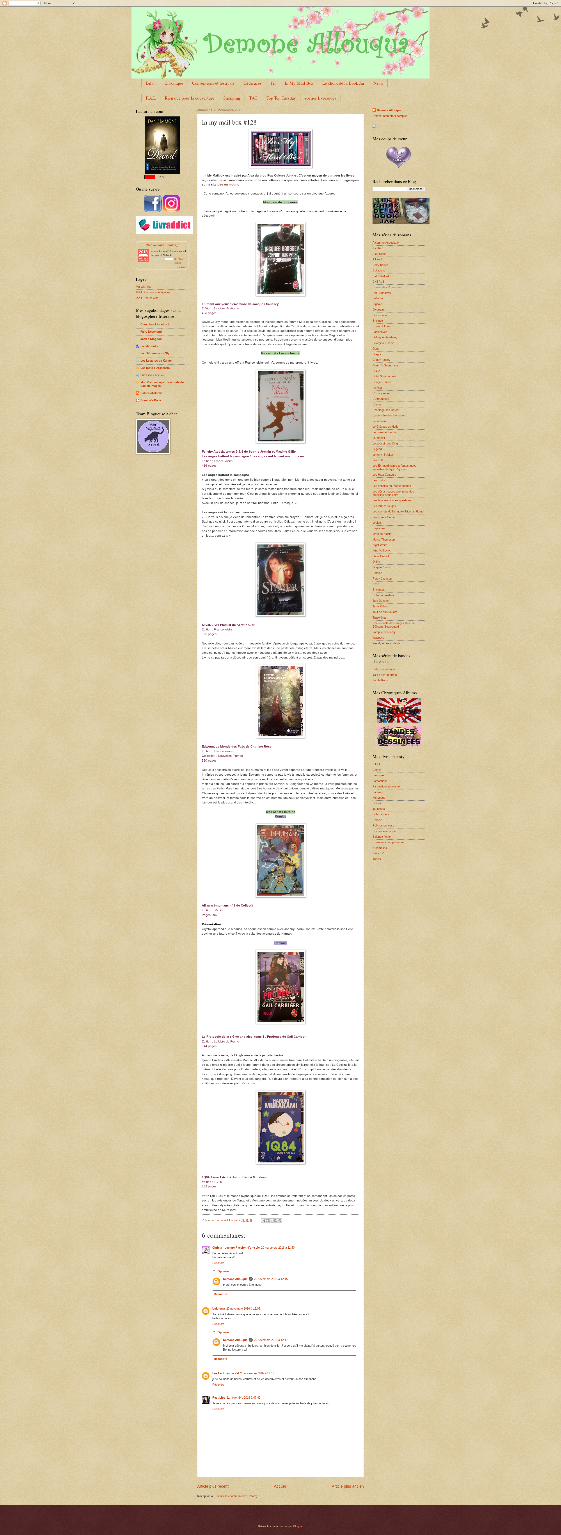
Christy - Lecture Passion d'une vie (236, 1247)
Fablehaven (380, 332)
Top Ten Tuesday (281, 98)
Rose (376, 584)
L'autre (377, 404)
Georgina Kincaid (383, 343)
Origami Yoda (381, 567)
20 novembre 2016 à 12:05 (243, 1308)
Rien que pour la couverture (189, 98)
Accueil (280, 1486)
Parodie (377, 820)
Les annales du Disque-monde (392, 485)
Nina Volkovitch (382, 550)
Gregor (377, 354)
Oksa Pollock (381, 556)
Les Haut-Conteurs (384, 474)
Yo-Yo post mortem (385, 674)
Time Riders (380, 606)
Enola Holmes (381, 326)
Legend (377, 449)
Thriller (377, 859)
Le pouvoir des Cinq (385, 443)
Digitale (377, 304)
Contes (377, 769)
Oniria (376, 561)
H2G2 (376, 371)
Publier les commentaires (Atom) (236, 1496)
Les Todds (379, 480)
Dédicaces (252, 83)
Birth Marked (381, 276)
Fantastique (380, 781)
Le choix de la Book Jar (343, 83)
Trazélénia (379, 617)
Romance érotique (384, 831)
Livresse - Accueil (152, 375)
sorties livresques (320, 98)
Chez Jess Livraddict (154, 324)
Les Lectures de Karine (156, 360)
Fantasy (378, 792)
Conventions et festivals (213, 83)
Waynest (378, 637)
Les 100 (378, 460)
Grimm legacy (381, 359)
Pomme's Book (150, 400)
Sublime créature (383, 595)
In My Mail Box (299, 83)
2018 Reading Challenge (162, 244)
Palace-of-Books (151, 393)
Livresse (273, 211)
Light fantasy (381, 814)
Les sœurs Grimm (384, 517)
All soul (377, 259)
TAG (253, 98)
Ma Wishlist (143, 286)
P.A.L (151, 98)
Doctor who (380, 315)
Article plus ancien (348, 1486)
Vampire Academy (384, 632)
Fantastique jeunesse (386, 786)
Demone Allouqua (235, 1279)
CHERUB (378, 281)
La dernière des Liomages (389, 415)
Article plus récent (213, 1486)
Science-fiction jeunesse (388, 842)
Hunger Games (382, 382)
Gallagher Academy (385, 337)
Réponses (223, 1271)
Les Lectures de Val (225, 1373)
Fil (273, 83)
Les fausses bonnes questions (392, 500)
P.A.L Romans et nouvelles (153, 292)
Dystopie (378, 775)
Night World (380, 545)
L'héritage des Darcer (386, 410)
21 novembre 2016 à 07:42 (243, 1397)
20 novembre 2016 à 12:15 (271, 1279)
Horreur (377, 803)
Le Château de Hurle (385, 426)
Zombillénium (381, 680)
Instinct (377, 387)
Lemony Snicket (383, 454)
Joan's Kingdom (151, 339)
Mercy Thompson (384, 539)
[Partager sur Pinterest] (280, 1220)
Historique (379, 797)
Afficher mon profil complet (390, 116)
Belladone (379, 270)
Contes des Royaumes (387, 287)
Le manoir (379, 437)
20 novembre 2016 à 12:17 (271, 1340)
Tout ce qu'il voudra (385, 612)
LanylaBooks (149, 346)
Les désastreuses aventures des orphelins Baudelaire (393, 493)
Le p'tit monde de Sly (154, 353)
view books (181, 267)
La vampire (380, 421)
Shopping (231, 98)
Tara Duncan (381, 600)
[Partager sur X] (271, 1220)
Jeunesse (379, 808)
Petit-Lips (218, 1397)
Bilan (151, 83)
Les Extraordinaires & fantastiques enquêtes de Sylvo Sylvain (394, 467)
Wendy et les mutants (386, 643)
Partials (377, 573)
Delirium (378, 298)
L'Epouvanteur (382, 393)
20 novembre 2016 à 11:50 (278, 1247)
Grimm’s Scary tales (386, 365)
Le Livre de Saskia (384, 432)
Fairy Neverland (151, 331)
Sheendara (379, 589)
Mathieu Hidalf (382, 533)
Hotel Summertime (384, 376)
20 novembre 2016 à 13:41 (257, 1373)
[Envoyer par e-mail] (263, 1220)
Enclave (378, 320)
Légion (377, 522)
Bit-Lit (376, 764)
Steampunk (380, 848)
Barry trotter (380, 265)
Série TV (378, 853)
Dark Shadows (382, 293)
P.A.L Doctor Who (147, 298)
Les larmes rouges (384, 506)
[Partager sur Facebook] (275, 1220)
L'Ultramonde (381, 398)
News (378, 83)
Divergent (379, 309)
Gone (376, 348)
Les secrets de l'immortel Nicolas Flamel (398, 511)
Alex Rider (379, 253)
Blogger (298, 1526)
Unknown (218, 1308)
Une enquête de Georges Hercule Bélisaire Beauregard (394, 624)
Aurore (154, 251)
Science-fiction (382, 836)
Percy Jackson (382, 578)
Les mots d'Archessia (155, 367)
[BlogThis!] (267, 1220)
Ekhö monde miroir (384, 669)
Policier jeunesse (383, 825)
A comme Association (386, 242)
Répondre (218, 1263)
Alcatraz (378, 248)
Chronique (174, 83)
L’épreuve (379, 528)
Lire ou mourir (227, 184)
